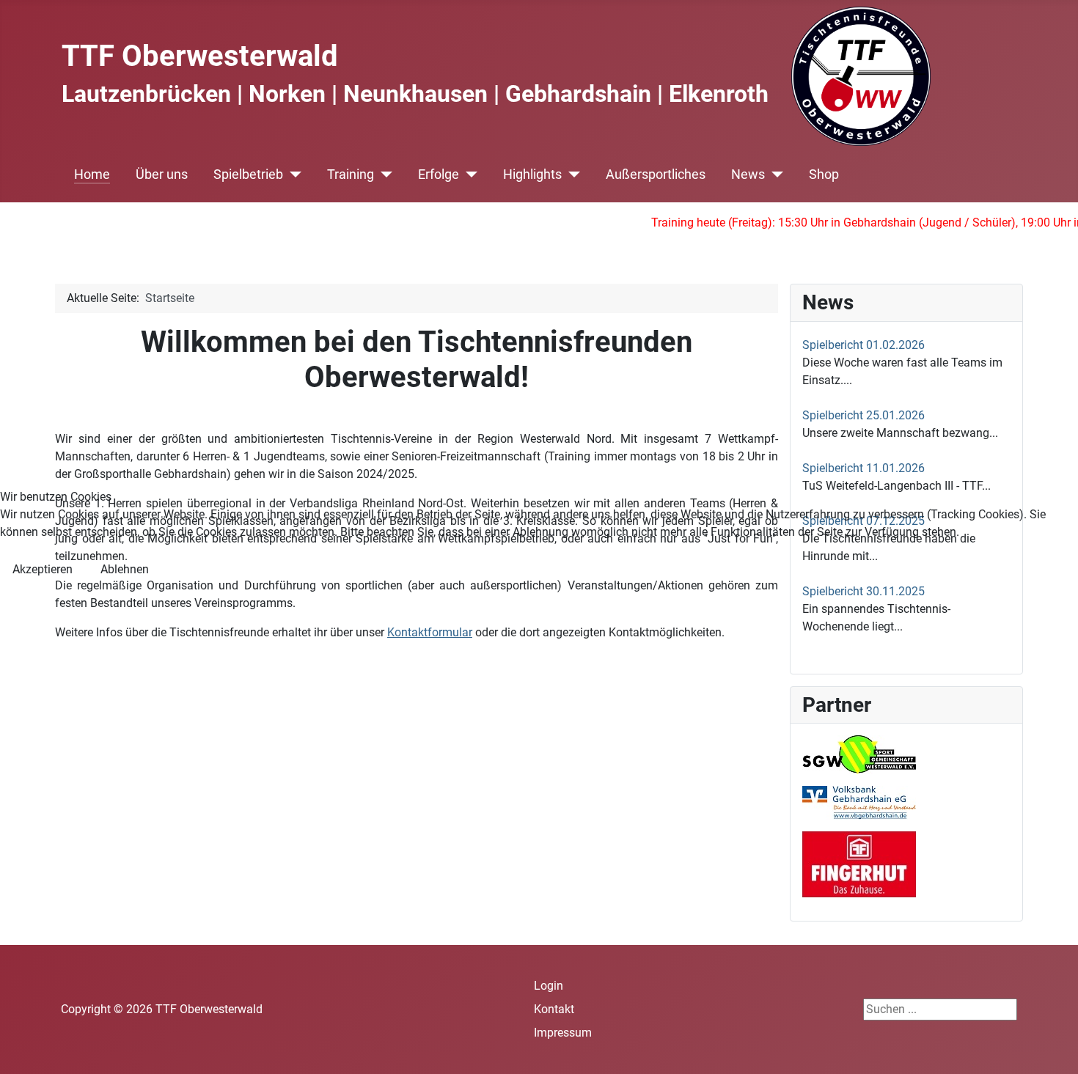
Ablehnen (124, 569)
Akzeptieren (42, 569)
